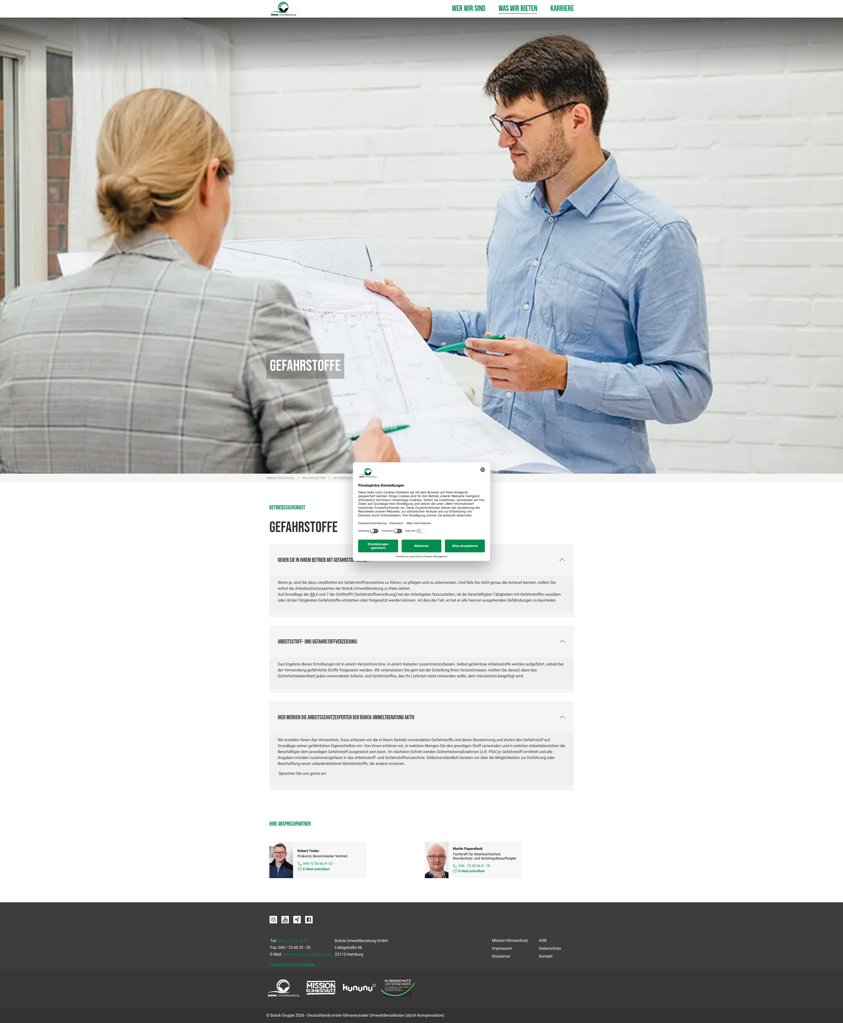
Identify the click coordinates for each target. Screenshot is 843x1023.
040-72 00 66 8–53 (318, 863)
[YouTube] (285, 922)
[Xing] (297, 922)
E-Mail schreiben (316, 869)
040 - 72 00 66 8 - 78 (474, 865)
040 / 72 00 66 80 (294, 941)
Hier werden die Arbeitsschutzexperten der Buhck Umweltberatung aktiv (346, 717)
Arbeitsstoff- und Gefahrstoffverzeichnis (317, 641)
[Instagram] (273, 922)
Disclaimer (501, 956)
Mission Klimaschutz (510, 941)
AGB (543, 941)
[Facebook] (309, 922)
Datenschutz (550, 948)
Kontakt (546, 956)
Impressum (502, 948)
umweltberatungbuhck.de (307, 954)
